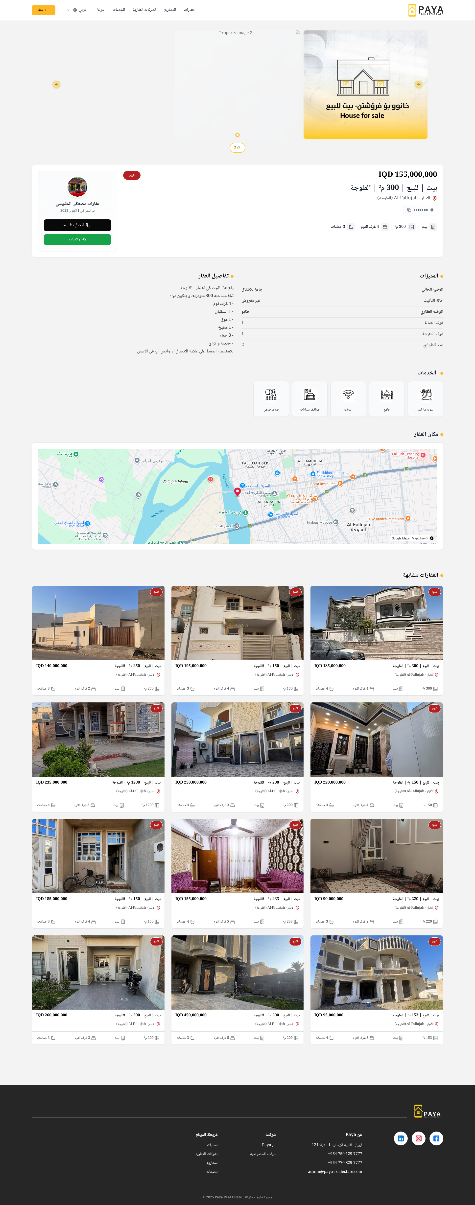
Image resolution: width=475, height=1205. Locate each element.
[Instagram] (419, 1138)
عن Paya (269, 1145)
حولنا (101, 10)
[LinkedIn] (401, 1138)
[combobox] (76, 10)
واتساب (74, 239)
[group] (425, 399)
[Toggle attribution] (432, 538)
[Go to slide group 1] (237, 135)
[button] (237, 493)
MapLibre (418, 538)
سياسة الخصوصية (263, 1154)
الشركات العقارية (144, 10)
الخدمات (119, 10)
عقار (40, 10)
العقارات (189, 10)
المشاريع (170, 10)
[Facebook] (436, 1138)
